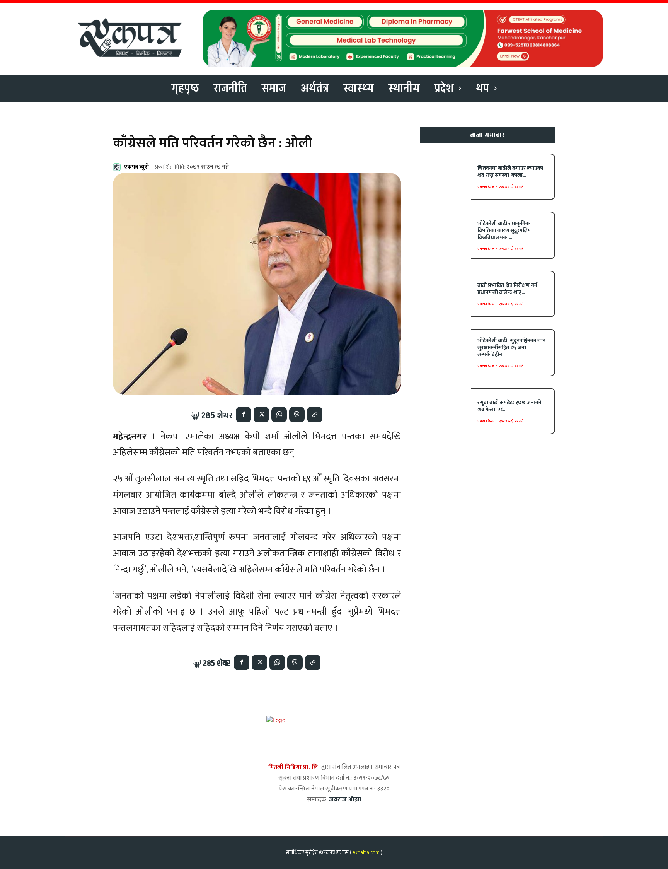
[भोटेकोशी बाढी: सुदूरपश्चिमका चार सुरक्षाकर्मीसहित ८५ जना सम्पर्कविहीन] (446, 352)
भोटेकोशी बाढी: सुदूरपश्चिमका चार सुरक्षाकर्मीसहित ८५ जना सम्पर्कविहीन (511, 347)
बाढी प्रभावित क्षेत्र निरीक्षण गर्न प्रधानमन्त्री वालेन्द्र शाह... (507, 289)
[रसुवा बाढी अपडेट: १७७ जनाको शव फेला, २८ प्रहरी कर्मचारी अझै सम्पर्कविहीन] (446, 411)
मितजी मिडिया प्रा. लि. (294, 767)
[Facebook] (243, 414)
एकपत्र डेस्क (485, 187)
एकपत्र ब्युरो (136, 167)
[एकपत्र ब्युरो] (118, 167)
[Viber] (297, 414)
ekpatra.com (365, 853)
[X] (261, 414)
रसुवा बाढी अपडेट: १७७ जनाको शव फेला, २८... (509, 406)
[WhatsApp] (279, 414)
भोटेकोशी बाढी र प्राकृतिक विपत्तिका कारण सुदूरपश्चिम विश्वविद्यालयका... (504, 230)
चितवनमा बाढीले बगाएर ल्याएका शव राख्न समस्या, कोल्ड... (510, 171)
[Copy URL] (314, 414)
